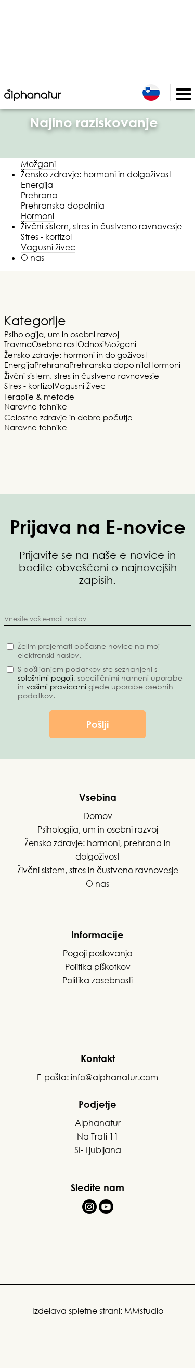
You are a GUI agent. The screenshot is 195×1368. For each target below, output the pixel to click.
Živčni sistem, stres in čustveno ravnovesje (101, 226)
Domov (97, 816)
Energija (37, 185)
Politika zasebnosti (97, 980)
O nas (32, 257)
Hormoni (37, 216)
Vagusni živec (48, 247)
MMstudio (143, 1311)
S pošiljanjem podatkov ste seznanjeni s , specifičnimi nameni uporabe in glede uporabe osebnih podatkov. (100, 682)
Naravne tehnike (35, 406)
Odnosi (90, 344)
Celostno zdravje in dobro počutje (68, 417)
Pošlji (97, 724)
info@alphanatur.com (114, 1077)
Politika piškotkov (98, 967)
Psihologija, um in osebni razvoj (61, 334)
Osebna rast (54, 344)
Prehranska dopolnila (63, 205)
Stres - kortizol (46, 237)
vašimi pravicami (56, 686)
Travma (18, 344)
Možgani (38, 164)
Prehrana (39, 195)
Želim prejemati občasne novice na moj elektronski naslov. (89, 650)
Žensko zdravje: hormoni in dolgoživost (96, 174)
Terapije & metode (39, 396)
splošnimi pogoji (45, 677)
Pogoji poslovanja (98, 953)
